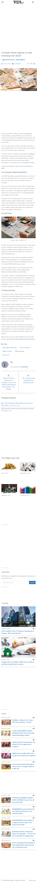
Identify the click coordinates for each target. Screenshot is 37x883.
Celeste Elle (9, 60)
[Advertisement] (18, 26)
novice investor (7, 351)
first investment (25, 347)
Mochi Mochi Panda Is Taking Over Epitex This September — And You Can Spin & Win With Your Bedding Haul (23, 834)
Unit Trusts (6, 355)
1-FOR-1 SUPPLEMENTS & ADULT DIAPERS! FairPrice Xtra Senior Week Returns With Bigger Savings (23, 733)
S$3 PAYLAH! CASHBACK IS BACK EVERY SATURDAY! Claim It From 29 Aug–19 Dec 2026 (23, 800)
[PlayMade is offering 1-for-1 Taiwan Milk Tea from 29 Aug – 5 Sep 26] (6, 722)
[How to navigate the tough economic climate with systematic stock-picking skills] (28, 488)
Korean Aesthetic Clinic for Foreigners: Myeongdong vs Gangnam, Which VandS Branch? (17, 632)
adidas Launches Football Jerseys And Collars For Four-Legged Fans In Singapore (23, 744)
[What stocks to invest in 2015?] (9, 488)
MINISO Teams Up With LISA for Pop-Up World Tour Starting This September (24, 754)
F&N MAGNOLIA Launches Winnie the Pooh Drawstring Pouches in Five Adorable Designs (23, 811)
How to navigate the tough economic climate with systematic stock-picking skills (27, 502)
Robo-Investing (20, 351)
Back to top (32, 880)
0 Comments (17, 63)
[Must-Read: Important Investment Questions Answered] (28, 466)
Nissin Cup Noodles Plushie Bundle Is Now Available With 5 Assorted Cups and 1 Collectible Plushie (23, 845)
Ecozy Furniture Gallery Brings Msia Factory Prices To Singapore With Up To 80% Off (23, 766)
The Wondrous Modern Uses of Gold (9, 477)
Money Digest (9, 880)
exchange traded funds (10, 347)
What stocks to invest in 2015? (9, 499)
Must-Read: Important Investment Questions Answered (18, 408)
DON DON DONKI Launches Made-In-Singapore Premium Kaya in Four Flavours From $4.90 (23, 822)
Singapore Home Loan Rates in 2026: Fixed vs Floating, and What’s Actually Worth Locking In (17, 663)
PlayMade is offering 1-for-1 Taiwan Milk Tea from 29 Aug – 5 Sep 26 (22, 721)
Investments (20, 60)
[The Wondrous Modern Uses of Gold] (9, 466)
